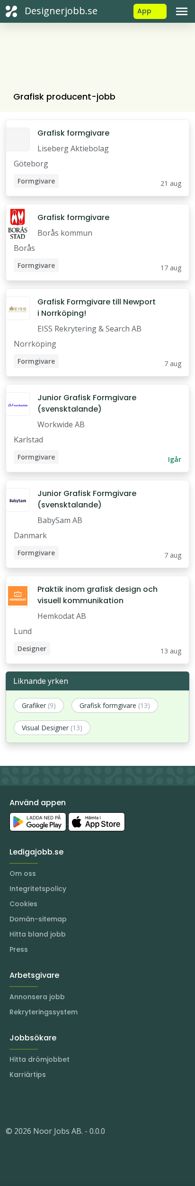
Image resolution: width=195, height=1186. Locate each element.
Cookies (23, 904)
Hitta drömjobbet (39, 1059)
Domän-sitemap (38, 919)
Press (18, 949)
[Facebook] (51, 1102)
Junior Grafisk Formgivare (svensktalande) (86, 403)
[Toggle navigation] (181, 11)
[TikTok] (70, 1102)
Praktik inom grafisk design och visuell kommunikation (97, 595)
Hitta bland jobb (37, 934)
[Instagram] (13, 1102)
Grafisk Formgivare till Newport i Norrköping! (96, 307)
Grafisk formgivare (73, 133)
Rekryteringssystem (43, 1012)
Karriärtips (27, 1074)
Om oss (22, 873)
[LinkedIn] (32, 1102)
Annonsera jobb (37, 997)
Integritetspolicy (37, 888)
